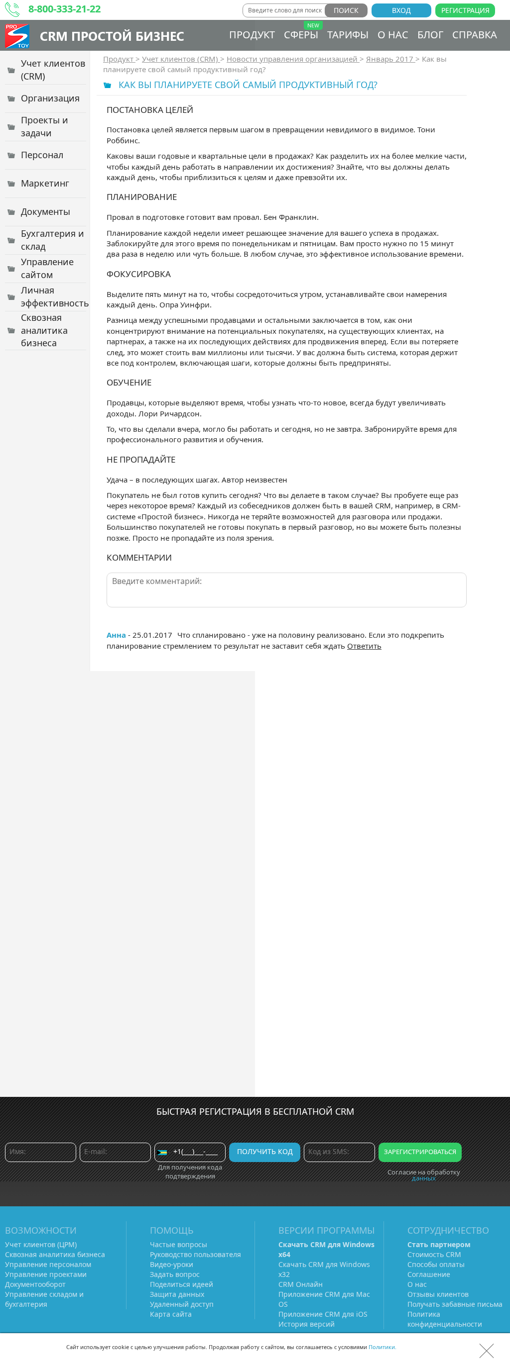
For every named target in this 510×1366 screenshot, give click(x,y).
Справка (474, 34)
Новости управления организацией (293, 59)
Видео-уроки (171, 1264)
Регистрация (465, 10)
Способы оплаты (436, 1264)
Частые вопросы (178, 1244)
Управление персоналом (48, 1264)
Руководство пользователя (195, 1254)
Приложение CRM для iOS (323, 1314)
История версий (306, 1324)
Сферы (301, 34)
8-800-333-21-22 (64, 8)
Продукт (252, 34)
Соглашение (428, 1274)
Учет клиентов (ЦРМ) (41, 1244)
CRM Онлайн (300, 1284)
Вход (401, 10)
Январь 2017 (390, 59)
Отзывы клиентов (438, 1294)
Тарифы (348, 34)
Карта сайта (171, 1314)
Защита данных (177, 1294)
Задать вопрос (175, 1274)
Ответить (364, 646)
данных (424, 1177)
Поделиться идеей (181, 1284)
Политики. (382, 1347)
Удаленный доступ (182, 1304)
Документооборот (35, 1284)
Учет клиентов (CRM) (181, 59)
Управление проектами (46, 1274)
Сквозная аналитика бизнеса (55, 1254)
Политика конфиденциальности (444, 1319)
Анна (116, 635)
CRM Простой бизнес (112, 35)
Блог (430, 34)
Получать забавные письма (455, 1304)
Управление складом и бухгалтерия (44, 1299)
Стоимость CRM (434, 1254)
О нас (393, 34)
